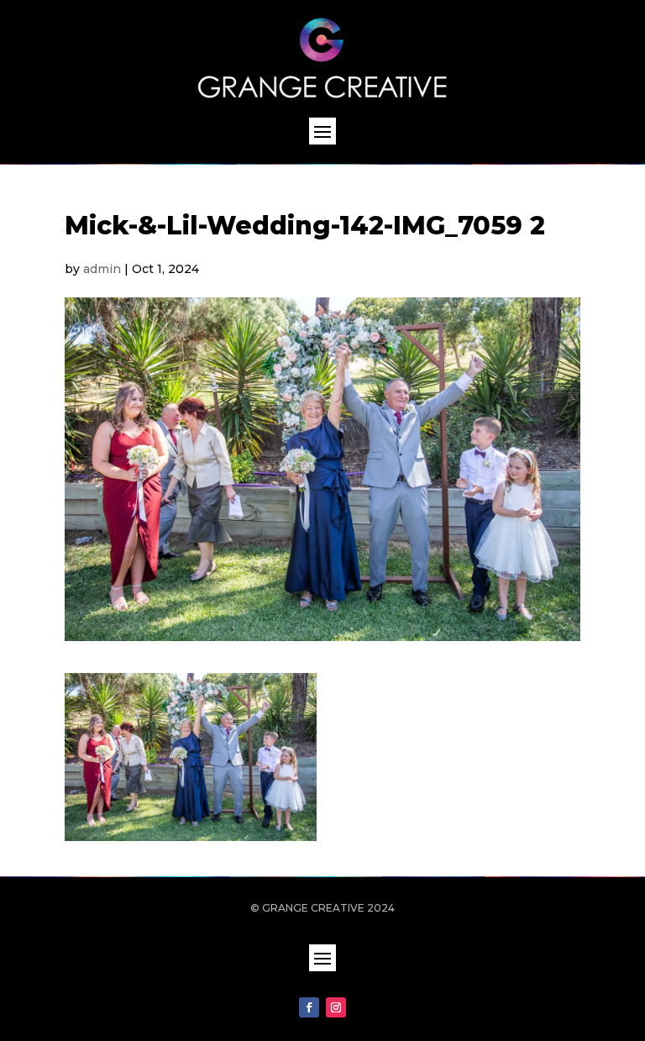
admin (102, 268)
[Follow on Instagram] (336, 1007)
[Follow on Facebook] (309, 1007)
